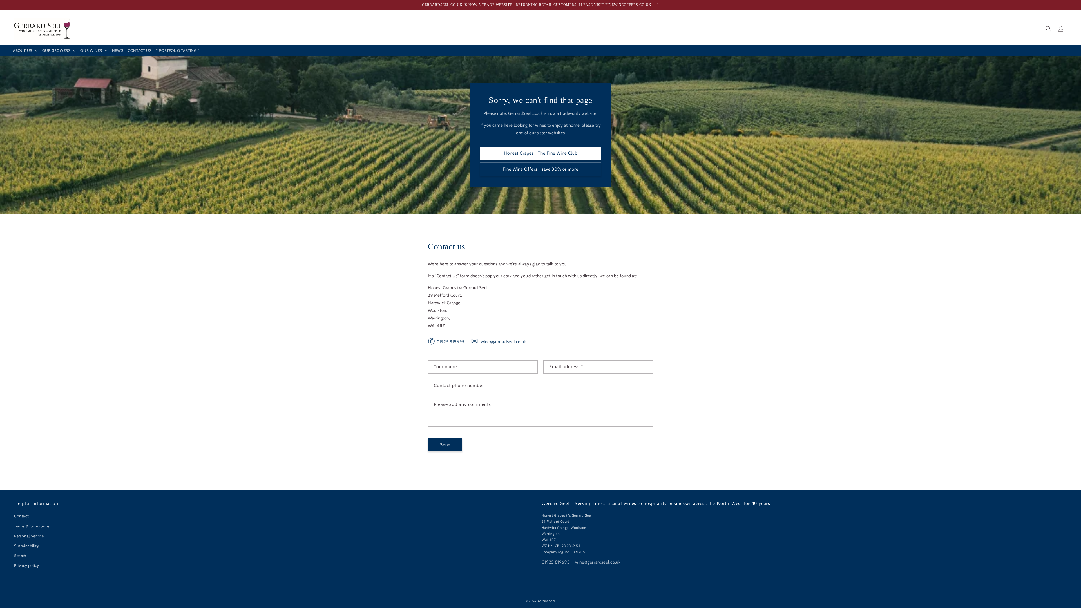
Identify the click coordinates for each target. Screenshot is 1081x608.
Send (445, 444)
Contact (21, 515)
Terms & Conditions (32, 526)
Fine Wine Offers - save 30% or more (541, 169)
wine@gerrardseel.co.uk (498, 341)
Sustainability (26, 545)
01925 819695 (446, 341)
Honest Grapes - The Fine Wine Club (540, 153)
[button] (25, 51)
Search (20, 555)
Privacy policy (26, 565)
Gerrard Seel (546, 601)
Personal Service (29, 535)
